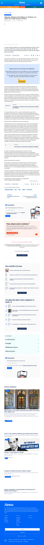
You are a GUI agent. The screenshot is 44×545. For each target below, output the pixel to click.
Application (18, 519)
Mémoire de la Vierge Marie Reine (25, 4)
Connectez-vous (26, 251)
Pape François (29, 189)
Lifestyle (5, 519)
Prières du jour (10, 351)
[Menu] (7, 3)
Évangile (8, 343)
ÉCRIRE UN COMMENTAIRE (22, 255)
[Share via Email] (37, 55)
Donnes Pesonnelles (18, 541)
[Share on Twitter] (35, 55)
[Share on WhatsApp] (39, 55)
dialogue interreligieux (9, 189)
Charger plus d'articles (22, 292)
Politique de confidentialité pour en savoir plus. (15, 213)
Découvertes (6, 522)
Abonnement (18, 522)
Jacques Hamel (7, 476)
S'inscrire (7, 215)
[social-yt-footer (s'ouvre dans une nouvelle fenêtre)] (18, 536)
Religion (10, 12)
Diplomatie (7, 439)
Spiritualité (6, 520)
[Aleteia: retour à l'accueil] (22, 2)
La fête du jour (10, 339)
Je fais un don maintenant (11, 232)
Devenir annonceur (30, 539)
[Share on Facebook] (31, 55)
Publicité (17, 525)
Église (6, 458)
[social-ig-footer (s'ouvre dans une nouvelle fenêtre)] (25, 536)
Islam (16, 189)
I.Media (14, 20)
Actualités (5, 12)
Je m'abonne (9, 7)
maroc (19, 189)
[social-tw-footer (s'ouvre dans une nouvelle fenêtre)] (23, 536)
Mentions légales (24, 539)
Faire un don (21, 81)
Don (17, 523)
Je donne (21, 7)
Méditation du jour (11, 347)
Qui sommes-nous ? (16, 539)
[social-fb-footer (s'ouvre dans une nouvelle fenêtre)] (20, 536)
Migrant (23, 189)
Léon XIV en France (8, 421)
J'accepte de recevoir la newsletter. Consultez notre (15, 213)
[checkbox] (5, 212)
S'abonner (22, 529)
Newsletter (18, 517)
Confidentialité (25, 541)
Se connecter (22, 532)
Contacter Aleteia (11, 541)
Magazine (18, 520)
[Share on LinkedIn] (33, 55)
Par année (30, 517)
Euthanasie (7, 390)
